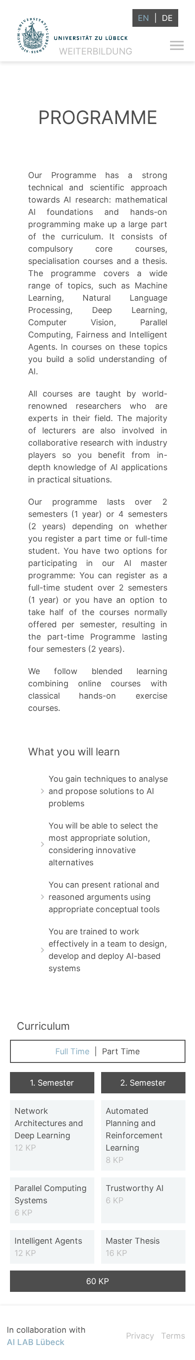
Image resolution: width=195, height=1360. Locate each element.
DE (167, 18)
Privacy (140, 1335)
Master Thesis (133, 1247)
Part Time (121, 1051)
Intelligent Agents (48, 1247)
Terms (173, 1335)
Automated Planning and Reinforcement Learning (134, 1135)
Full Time (72, 1051)
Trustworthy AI (135, 1194)
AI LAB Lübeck (35, 1342)
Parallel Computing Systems (51, 1200)
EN (143, 18)
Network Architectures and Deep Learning (49, 1129)
